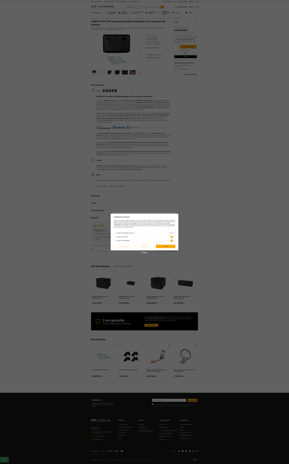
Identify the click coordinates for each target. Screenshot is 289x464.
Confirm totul (166, 246)
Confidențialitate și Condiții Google (121, 224)
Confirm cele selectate (123, 246)
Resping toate (145, 246)
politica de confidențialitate (131, 223)
